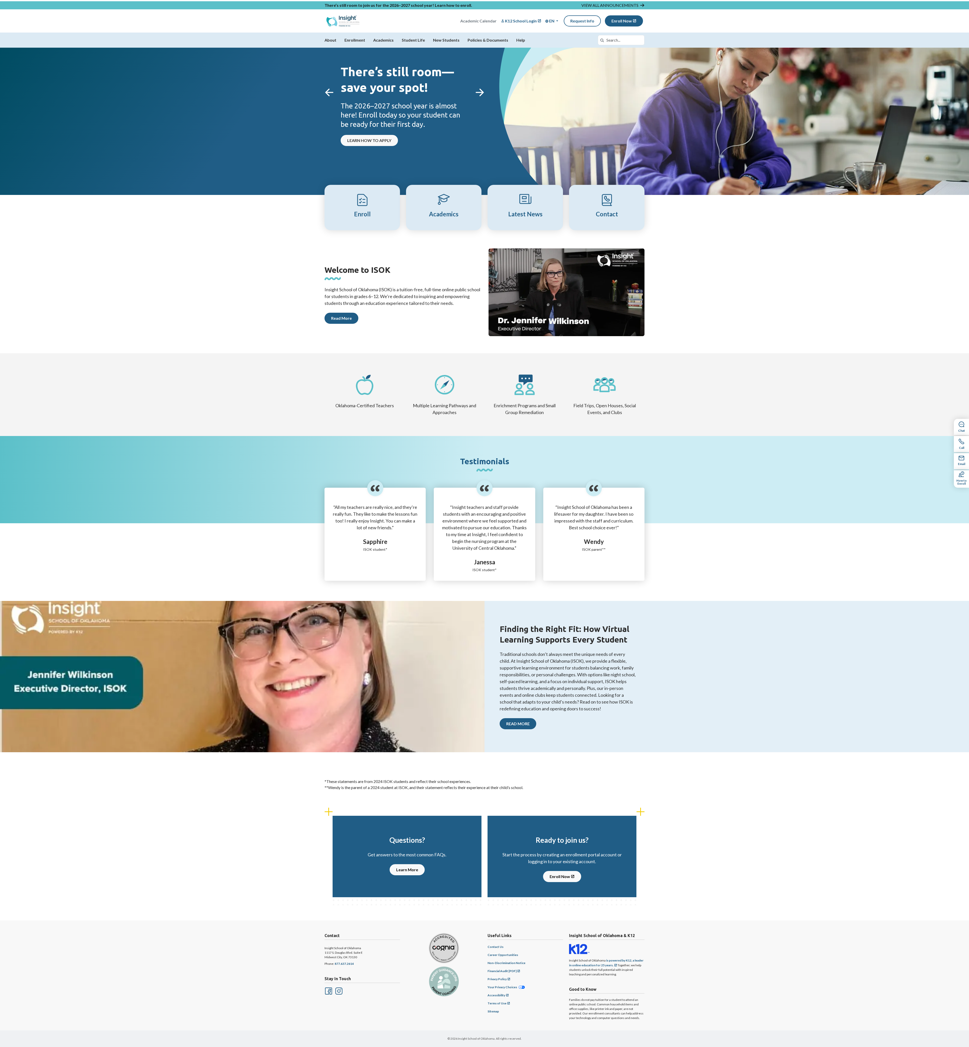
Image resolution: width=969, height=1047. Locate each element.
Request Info (582, 20)
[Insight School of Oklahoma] (343, 20)
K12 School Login (521, 20)
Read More (341, 318)
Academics (383, 40)
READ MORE (518, 723)
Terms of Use (497, 1003)
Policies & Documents (488, 40)
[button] (551, 21)
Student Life (413, 40)
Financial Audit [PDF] (502, 971)
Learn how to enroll (453, 5)
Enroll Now (621, 20)
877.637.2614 (344, 964)
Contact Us (495, 947)
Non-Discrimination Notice (506, 963)
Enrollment (354, 40)
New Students (446, 40)
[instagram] (338, 990)
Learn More (407, 869)
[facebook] (328, 990)
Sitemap (493, 1011)
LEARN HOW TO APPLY (369, 140)
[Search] (602, 40)
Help (520, 40)
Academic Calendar (478, 20)
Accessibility (496, 995)
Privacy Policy (497, 979)
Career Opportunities (503, 955)
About (330, 40)
